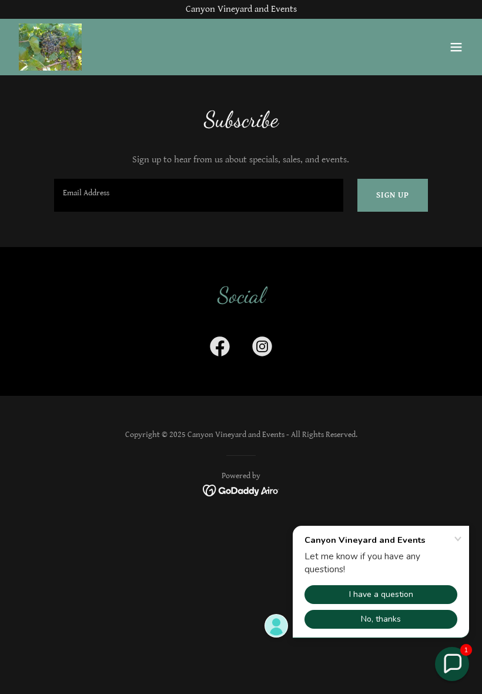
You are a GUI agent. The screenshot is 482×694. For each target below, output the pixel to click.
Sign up (392, 195)
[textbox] (198, 195)
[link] (50, 47)
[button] (456, 47)
